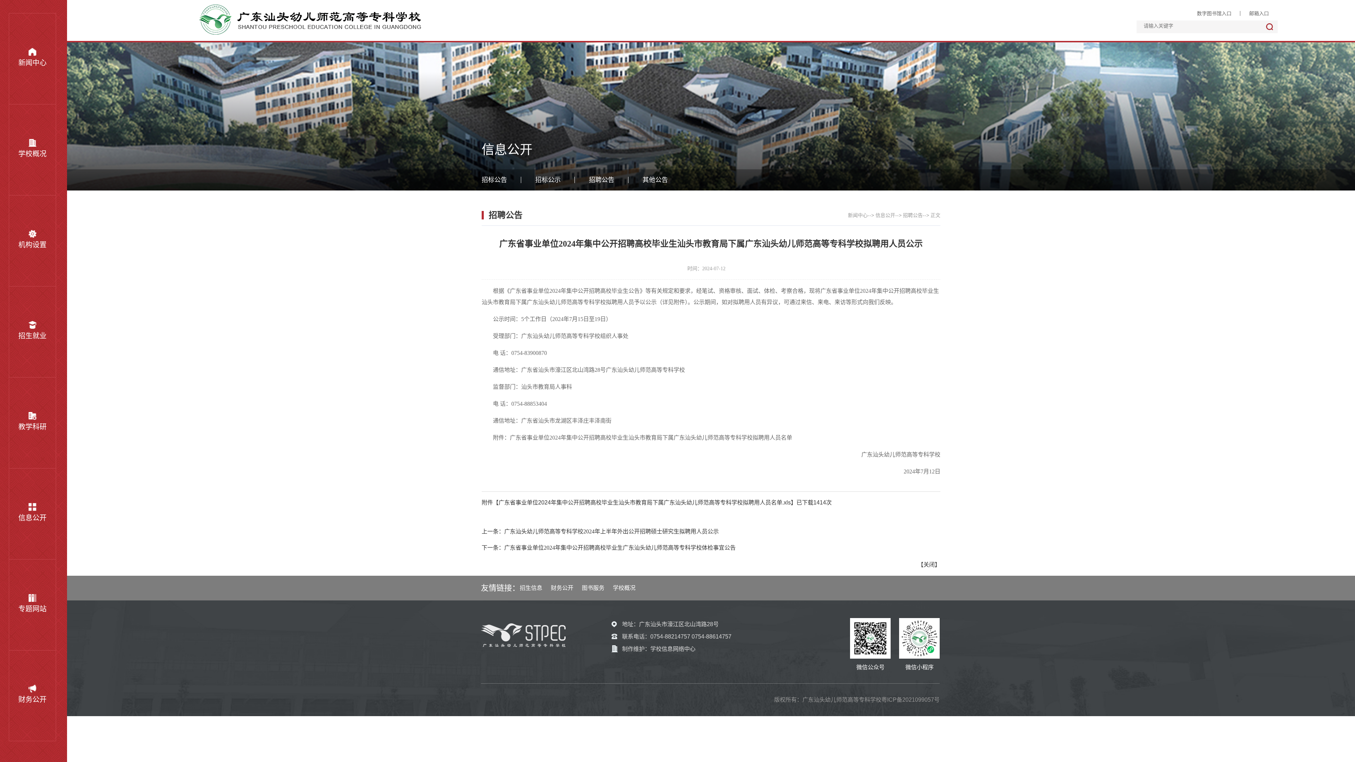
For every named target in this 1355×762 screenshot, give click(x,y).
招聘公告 (601, 179)
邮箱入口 (1259, 13)
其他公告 (655, 179)
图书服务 (593, 588)
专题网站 (32, 609)
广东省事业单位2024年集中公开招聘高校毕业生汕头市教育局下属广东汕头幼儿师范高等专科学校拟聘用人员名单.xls (645, 503)
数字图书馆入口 (1214, 13)
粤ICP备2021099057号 (910, 700)
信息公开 (32, 518)
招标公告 (494, 179)
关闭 (929, 565)
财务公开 (32, 699)
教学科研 (32, 427)
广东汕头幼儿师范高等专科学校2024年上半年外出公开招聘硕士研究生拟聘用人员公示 (611, 531)
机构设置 (32, 245)
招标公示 (548, 179)
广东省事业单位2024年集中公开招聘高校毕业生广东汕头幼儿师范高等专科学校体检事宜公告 (620, 548)
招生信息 (531, 588)
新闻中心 (32, 63)
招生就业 (32, 336)
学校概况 (32, 154)
